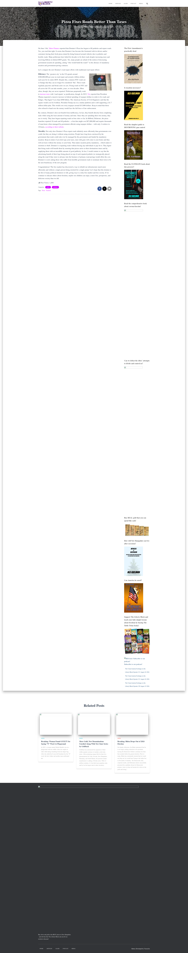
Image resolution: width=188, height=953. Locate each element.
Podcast (133, 3)
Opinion (55, 187)
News (48, 187)
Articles (118, 3)
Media (141, 3)
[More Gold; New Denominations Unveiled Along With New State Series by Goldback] (94, 724)
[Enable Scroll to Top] (184, 949)
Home (110, 3)
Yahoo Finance (53, 48)
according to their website (54, 127)
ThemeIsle (147, 949)
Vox (88, 94)
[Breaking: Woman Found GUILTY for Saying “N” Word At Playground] (56, 724)
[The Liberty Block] (45, 3)
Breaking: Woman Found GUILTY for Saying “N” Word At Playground (55, 742)
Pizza (43, 190)
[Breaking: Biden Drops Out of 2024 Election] (132, 724)
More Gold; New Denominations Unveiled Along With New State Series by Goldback (93, 744)
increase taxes (45, 94)
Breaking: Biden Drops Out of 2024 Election (131, 742)
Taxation (48, 190)
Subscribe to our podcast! (133, 664)
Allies (126, 3)
